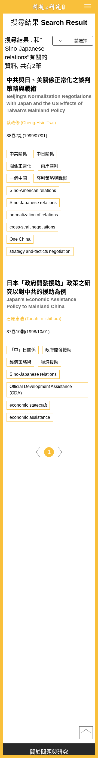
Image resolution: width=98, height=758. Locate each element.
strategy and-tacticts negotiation (40, 251)
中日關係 (45, 154)
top (86, 732)
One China (20, 239)
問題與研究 (49, 7)
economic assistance (30, 417)
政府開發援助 (58, 350)
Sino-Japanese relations (33, 202)
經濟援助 (49, 362)
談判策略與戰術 (51, 178)
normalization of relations (34, 215)
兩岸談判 (49, 166)
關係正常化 (20, 166)
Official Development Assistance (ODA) (41, 389)
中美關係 (18, 154)
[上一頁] (38, 451)
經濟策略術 (20, 362)
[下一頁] (60, 451)
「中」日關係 (23, 350)
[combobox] (73, 40)
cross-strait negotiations (32, 227)
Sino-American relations (33, 190)
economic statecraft (28, 405)
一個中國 (18, 178)
